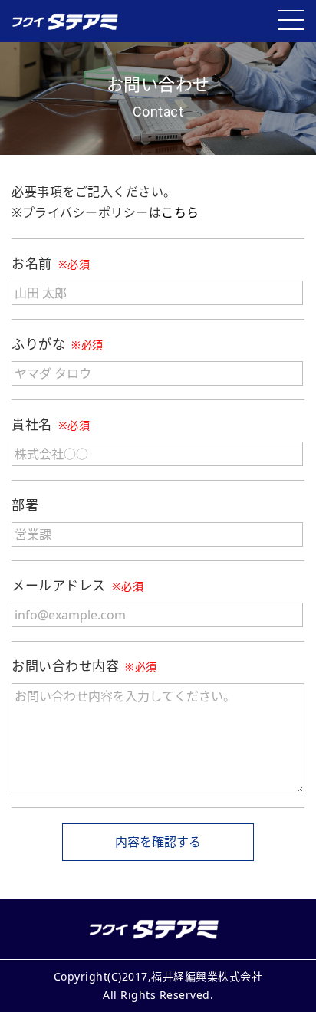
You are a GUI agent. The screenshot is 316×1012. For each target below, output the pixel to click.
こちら (180, 212)
